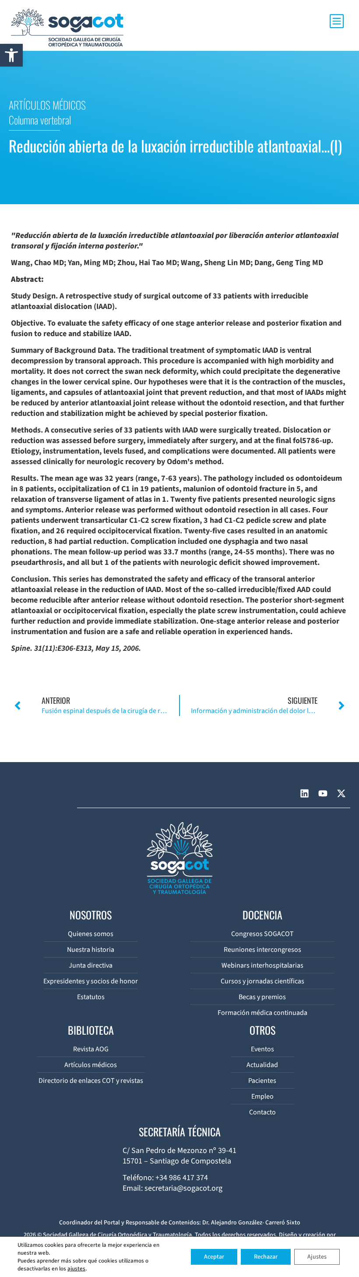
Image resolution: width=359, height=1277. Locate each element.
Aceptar (214, 1256)
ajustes (76, 1269)
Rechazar (266, 1256)
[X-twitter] (341, 793)
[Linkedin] (304, 793)
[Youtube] (322, 793)
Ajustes (317, 1256)
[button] (11, 55)
